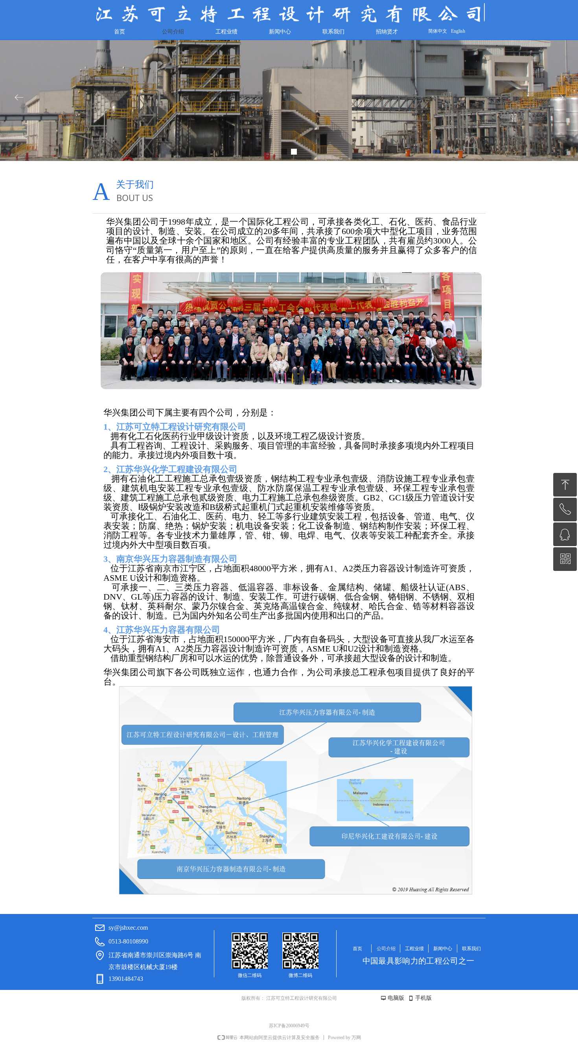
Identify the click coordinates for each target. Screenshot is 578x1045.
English (458, 31)
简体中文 (437, 31)
